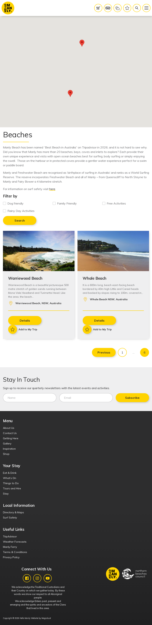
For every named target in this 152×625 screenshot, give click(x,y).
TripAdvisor (10, 536)
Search (19, 220)
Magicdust (46, 618)
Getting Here (10, 438)
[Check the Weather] (117, 8)
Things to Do (11, 483)
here (52, 189)
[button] (70, 93)
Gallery (7, 443)
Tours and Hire (12, 488)
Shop (6, 454)
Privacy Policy (11, 557)
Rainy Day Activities (20, 211)
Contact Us (10, 433)
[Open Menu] (146, 8)
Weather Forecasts (15, 541)
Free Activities (116, 203)
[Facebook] (27, 578)
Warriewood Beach (25, 278)
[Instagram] (37, 578)
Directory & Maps (13, 512)
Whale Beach (94, 278)
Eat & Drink (9, 473)
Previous (104, 352)
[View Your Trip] (127, 8)
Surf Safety (10, 517)
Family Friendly (67, 203)
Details (25, 320)
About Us (8, 428)
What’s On (9, 478)
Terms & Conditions (15, 552)
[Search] (137, 8)
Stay (6, 493)
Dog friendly (15, 203)
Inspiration (9, 448)
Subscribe (132, 398)
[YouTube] (48, 578)
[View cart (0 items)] (98, 8)
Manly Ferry (10, 547)
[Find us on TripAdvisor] (108, 8)
